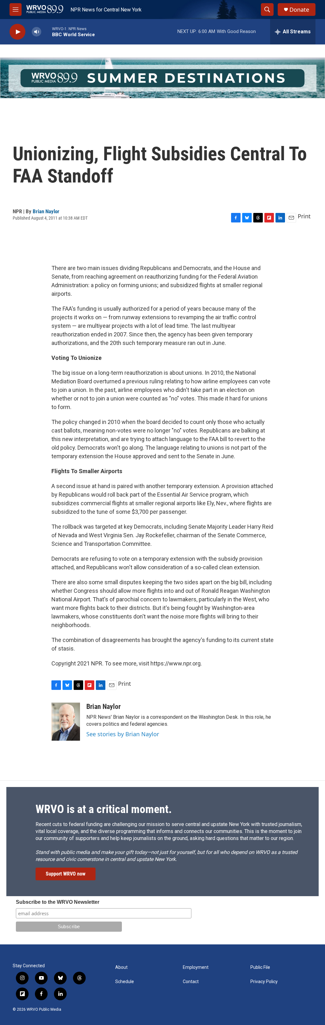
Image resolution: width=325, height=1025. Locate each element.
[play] (17, 32)
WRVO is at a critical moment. (104, 809)
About (121, 967)
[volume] (36, 32)
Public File (260, 967)
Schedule (124, 981)
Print (304, 216)
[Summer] (162, 78)
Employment (196, 967)
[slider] (47, 31)
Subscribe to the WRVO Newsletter (57, 902)
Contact (191, 981)
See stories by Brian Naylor (122, 734)
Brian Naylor (46, 211)
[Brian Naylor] (65, 722)
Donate (299, 9)
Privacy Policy (264, 981)
